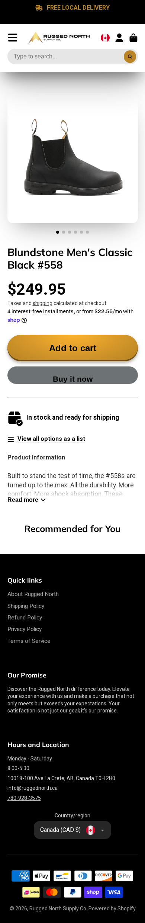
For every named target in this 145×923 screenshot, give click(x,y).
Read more (22, 499)
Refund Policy (24, 617)
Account (119, 37)
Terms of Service (29, 641)
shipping (42, 303)
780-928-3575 (24, 798)
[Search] (130, 56)
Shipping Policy (25, 606)
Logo (59, 38)
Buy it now (73, 379)
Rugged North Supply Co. (58, 908)
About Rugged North (33, 594)
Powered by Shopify (112, 908)
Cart (133, 37)
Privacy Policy (24, 629)
